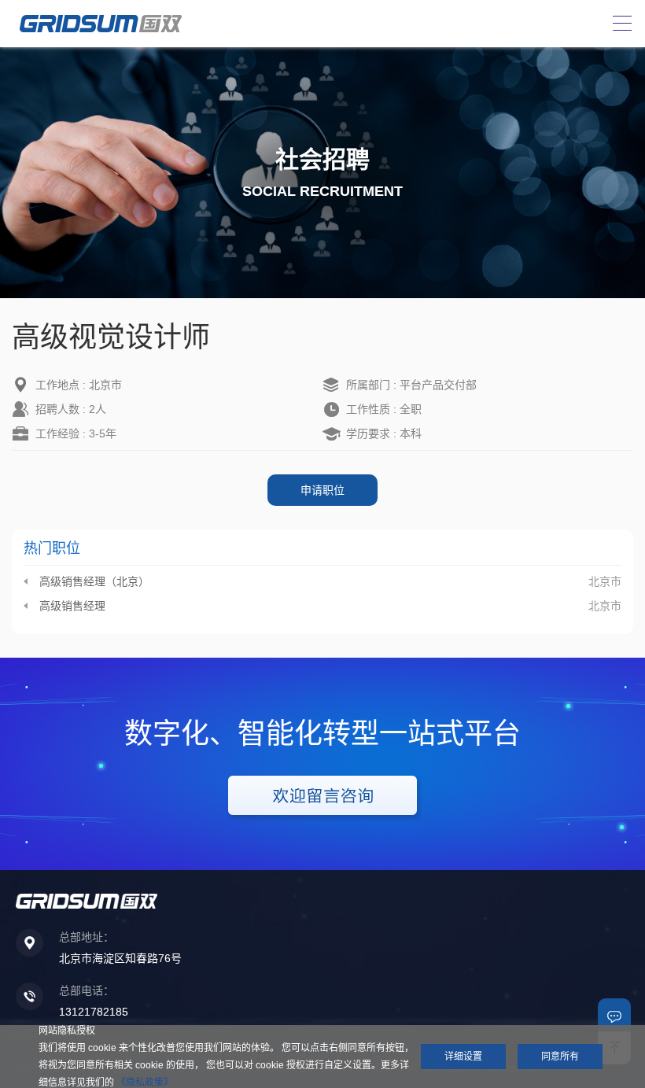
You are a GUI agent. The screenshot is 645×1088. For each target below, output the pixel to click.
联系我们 (614, 1014)
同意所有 (560, 1056)
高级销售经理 (72, 605)
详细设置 (463, 1056)
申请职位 (322, 490)
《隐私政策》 (144, 1082)
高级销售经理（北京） (94, 581)
